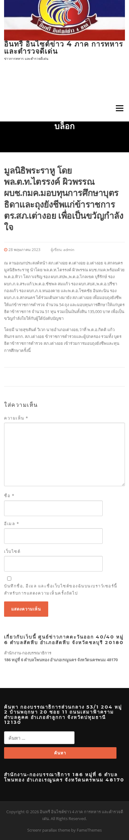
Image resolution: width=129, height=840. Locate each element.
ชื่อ (9, 495)
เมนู (117, 108)
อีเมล (11, 523)
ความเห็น (16, 418)
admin (68, 249)
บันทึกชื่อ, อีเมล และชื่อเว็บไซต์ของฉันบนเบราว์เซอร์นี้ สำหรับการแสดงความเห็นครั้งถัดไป (60, 589)
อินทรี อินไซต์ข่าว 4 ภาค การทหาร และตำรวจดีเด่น (63, 47)
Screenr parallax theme (48, 830)
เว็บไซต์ (12, 551)
